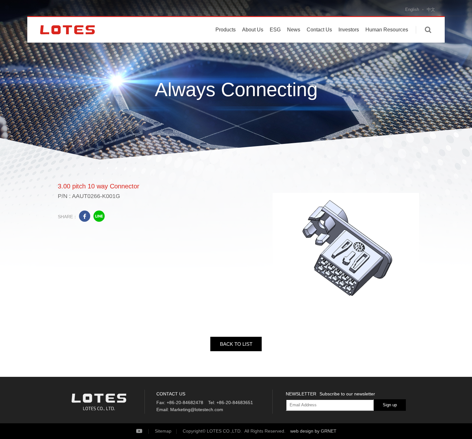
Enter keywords (428, 29)
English (412, 9)
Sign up (390, 404)
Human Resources (386, 29)
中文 (431, 9)
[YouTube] (144, 431)
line (99, 216)
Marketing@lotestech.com (196, 409)
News (293, 29)
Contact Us (319, 29)
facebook (84, 216)
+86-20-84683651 (234, 402)
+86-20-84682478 (185, 402)
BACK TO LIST (236, 344)
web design (301, 431)
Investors (348, 29)
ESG (275, 29)
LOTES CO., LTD (67, 30)
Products (225, 29)
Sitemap (163, 431)
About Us (252, 29)
